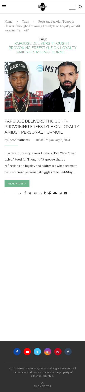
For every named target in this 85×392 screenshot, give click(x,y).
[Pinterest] (57, 351)
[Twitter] (37, 351)
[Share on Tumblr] (45, 193)
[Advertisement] (42, 253)
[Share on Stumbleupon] (55, 193)
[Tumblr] (68, 351)
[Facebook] (17, 351)
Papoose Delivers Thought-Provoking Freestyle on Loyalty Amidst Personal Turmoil (42, 127)
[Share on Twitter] (30, 193)
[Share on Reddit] (49, 193)
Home (8, 21)
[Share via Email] (65, 193)
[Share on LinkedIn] (40, 193)
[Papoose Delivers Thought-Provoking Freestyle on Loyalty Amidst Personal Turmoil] (42, 86)
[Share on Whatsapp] (60, 193)
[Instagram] (47, 351)
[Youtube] (27, 351)
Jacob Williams (19, 140)
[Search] (80, 6)
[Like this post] (19, 193)
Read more (15, 183)
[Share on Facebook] (25, 193)
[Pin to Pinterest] (35, 193)
